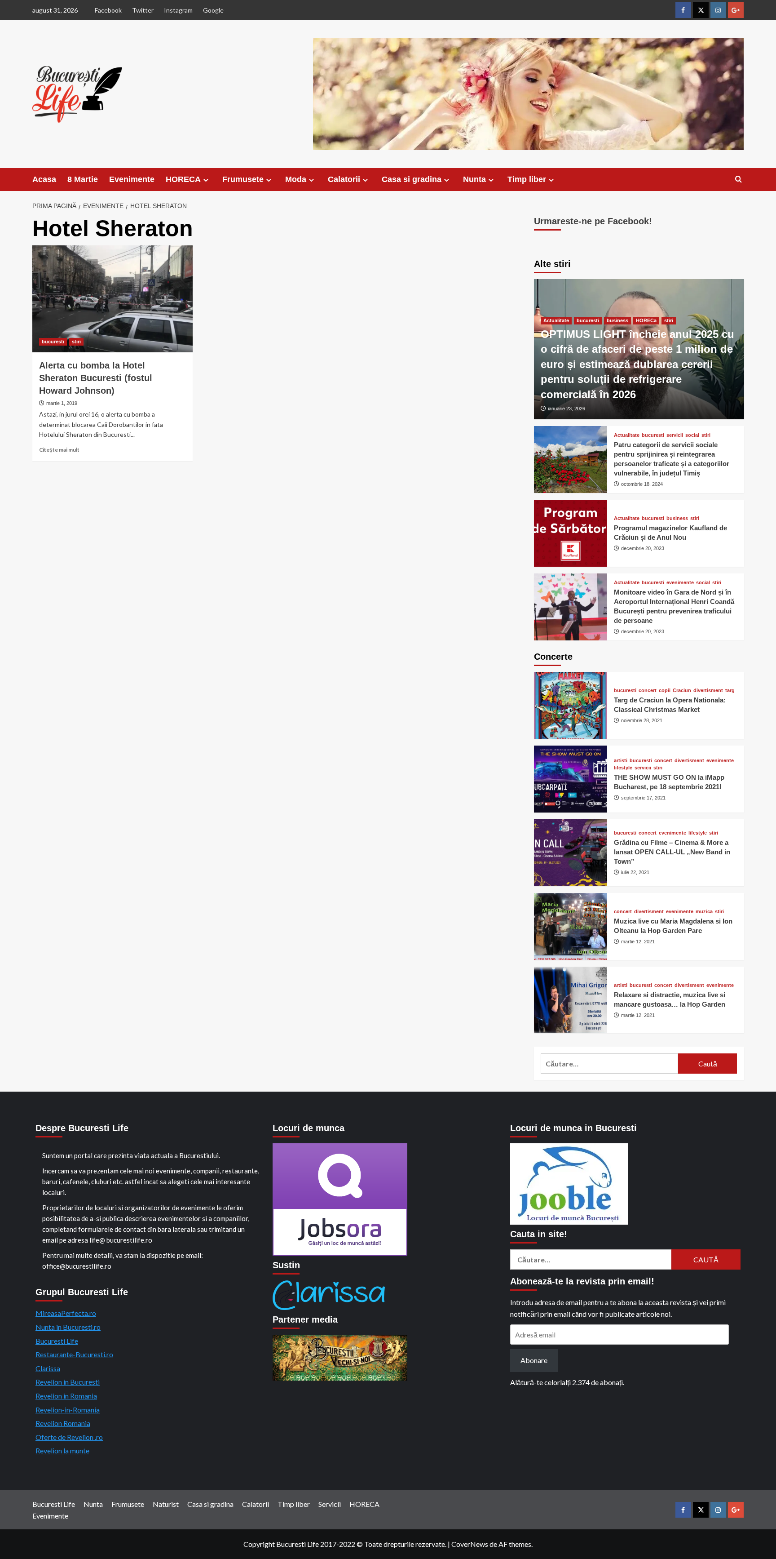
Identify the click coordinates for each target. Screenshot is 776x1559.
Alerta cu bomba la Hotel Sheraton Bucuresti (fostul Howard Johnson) (95, 377)
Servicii (329, 1504)
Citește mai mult (59, 449)
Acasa (44, 179)
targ (730, 690)
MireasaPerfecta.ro (65, 1313)
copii (664, 690)
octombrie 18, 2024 (642, 484)
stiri (76, 341)
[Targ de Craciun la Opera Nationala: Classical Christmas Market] (571, 705)
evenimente (680, 582)
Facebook (108, 10)
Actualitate (556, 320)
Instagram (178, 10)
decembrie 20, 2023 (642, 548)
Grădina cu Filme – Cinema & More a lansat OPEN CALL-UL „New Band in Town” (672, 852)
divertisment (708, 690)
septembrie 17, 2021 (643, 797)
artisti (620, 760)
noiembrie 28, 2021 (641, 720)
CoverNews (469, 1544)
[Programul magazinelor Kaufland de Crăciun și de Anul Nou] (571, 533)
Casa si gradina (411, 179)
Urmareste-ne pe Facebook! (593, 221)
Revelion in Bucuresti (67, 1381)
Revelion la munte (62, 1450)
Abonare (533, 1360)
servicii (674, 435)
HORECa (646, 320)
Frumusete (243, 179)
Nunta (474, 179)
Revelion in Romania (66, 1395)
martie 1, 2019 (61, 403)
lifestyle (623, 767)
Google (213, 10)
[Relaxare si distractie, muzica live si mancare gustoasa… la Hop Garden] (571, 1000)
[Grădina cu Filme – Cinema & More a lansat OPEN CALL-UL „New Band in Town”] (571, 852)
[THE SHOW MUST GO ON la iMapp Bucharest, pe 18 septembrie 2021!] (571, 779)
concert (648, 690)
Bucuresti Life (56, 1341)
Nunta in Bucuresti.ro (68, 1327)
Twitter (143, 10)
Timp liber (526, 179)
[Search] (738, 179)
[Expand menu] (206, 180)
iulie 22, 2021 (635, 872)
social (692, 435)
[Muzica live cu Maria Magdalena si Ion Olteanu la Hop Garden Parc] (571, 926)
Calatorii (344, 179)
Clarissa (47, 1368)
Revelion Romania (62, 1423)
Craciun (682, 690)
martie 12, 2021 (638, 941)
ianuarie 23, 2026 (566, 408)
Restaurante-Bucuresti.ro (74, 1354)
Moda (295, 179)
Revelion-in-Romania (67, 1409)
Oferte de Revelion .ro (69, 1437)
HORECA (183, 179)
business (617, 320)
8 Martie (82, 179)
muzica (704, 911)
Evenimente (131, 179)
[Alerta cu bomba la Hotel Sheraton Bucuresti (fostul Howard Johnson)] (112, 298)
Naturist (166, 1504)
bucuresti (53, 341)
